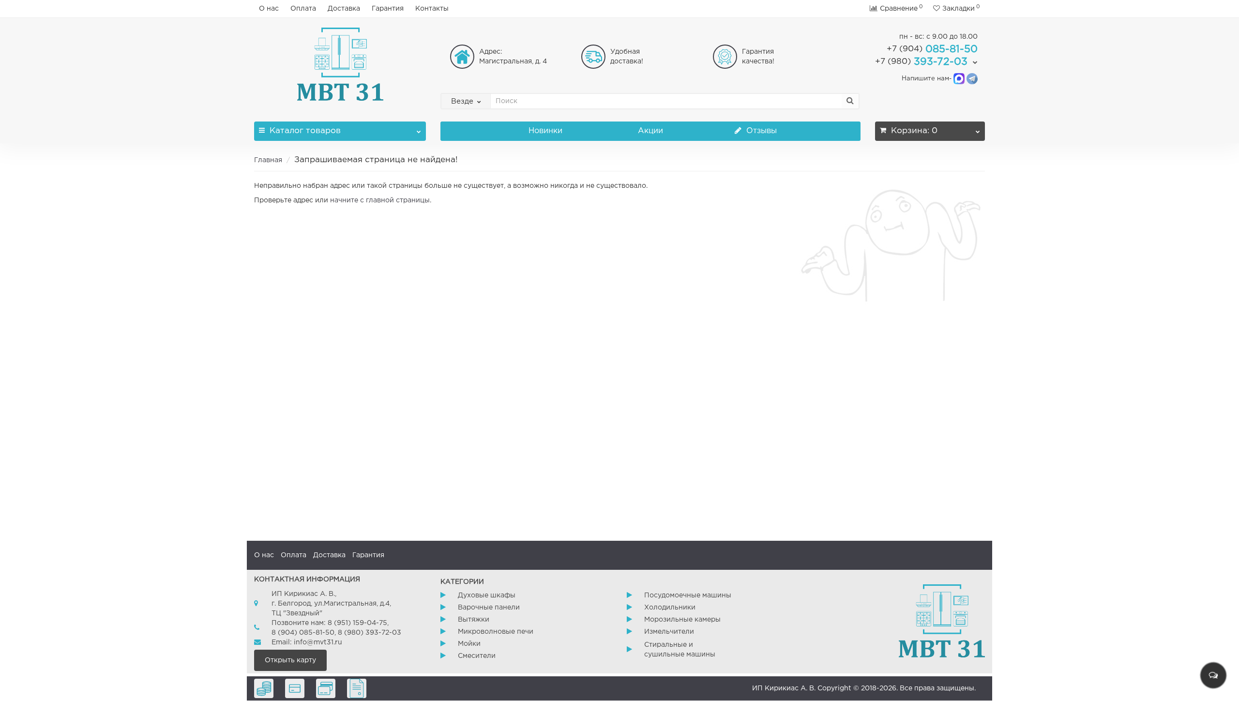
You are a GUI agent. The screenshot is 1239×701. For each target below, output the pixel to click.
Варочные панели (489, 607)
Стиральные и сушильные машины (679, 649)
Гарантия (388, 9)
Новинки (545, 131)
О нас (269, 9)
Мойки (469, 644)
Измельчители (669, 632)
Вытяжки (473, 620)
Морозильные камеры (682, 620)
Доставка (344, 9)
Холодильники (669, 607)
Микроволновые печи (495, 632)
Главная (268, 160)
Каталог (305, 131)
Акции (650, 131)
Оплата (303, 9)
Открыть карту (290, 660)
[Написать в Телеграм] (972, 78)
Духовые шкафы (486, 595)
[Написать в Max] (959, 78)
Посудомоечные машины (687, 595)
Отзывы (760, 131)
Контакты (432, 9)
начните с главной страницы (380, 200)
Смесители (477, 656)
